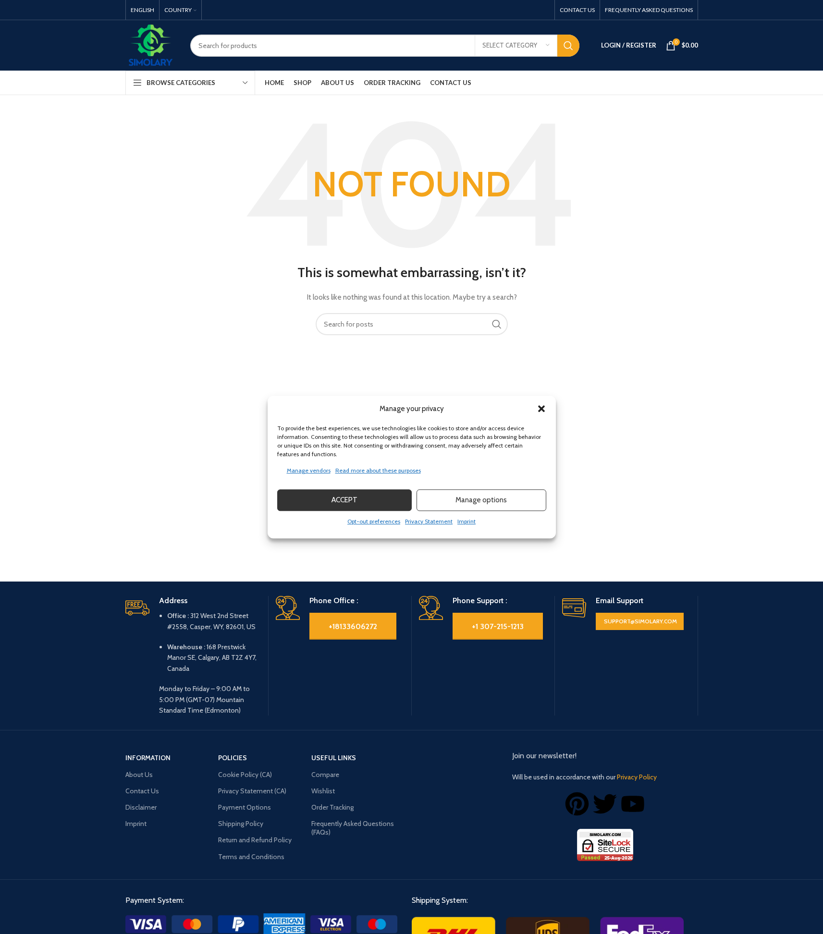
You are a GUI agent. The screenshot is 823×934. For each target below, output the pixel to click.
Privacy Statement (429, 521)
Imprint (466, 521)
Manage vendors (309, 470)
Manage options (481, 500)
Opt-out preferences (373, 521)
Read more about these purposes (378, 470)
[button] (541, 408)
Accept (344, 500)
